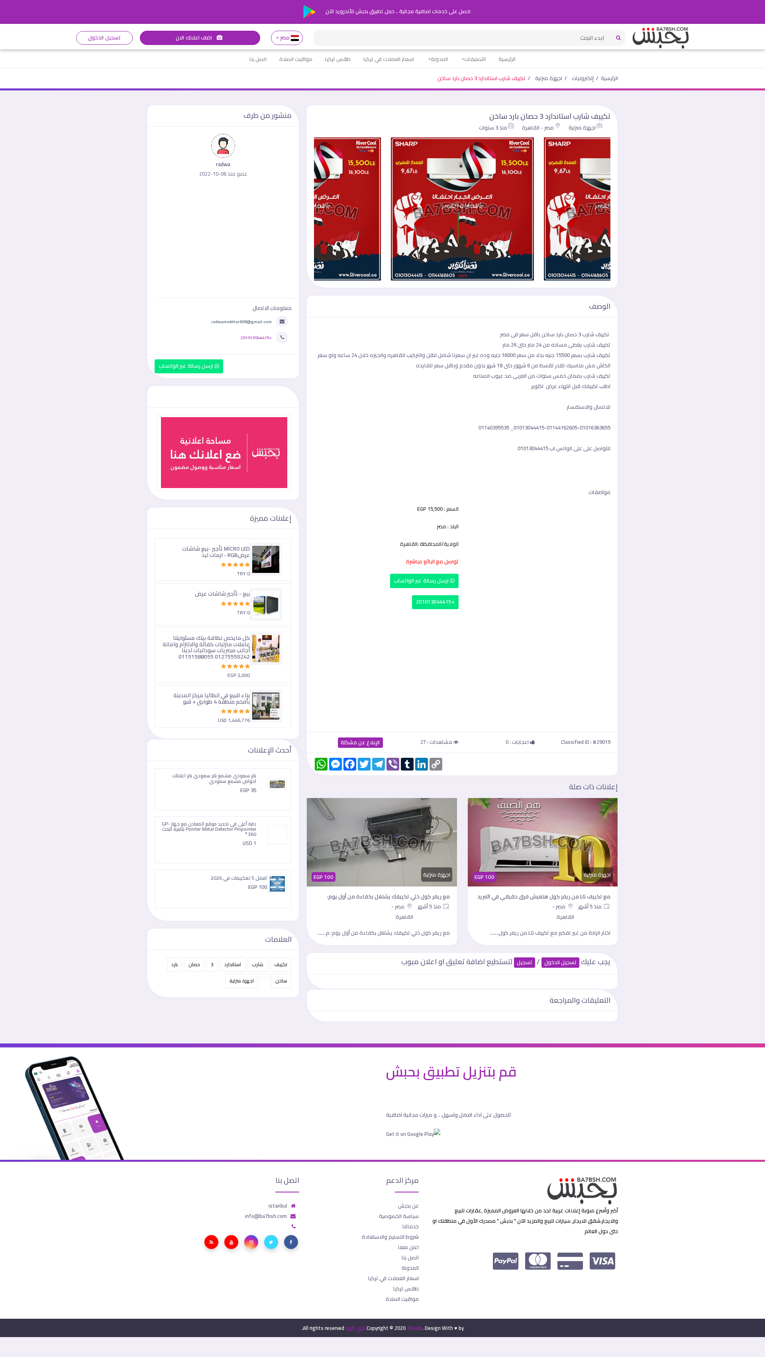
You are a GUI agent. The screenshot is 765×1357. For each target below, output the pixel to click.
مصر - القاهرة (538, 127)
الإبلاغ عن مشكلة (360, 742)
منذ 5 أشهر (590, 906)
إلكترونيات (583, 78)
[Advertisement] (462, 668)
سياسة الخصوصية (399, 1216)
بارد (174, 964)
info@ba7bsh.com (266, 1216)
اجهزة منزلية (548, 78)
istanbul (278, 1205)
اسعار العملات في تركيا (388, 59)
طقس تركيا (338, 59)
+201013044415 (435, 602)
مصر (285, 38)
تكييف (280, 964)
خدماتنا (410, 1226)
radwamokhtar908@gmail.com (241, 322)
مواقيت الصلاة (295, 59)
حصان (194, 964)
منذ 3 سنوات (493, 127)
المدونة (439, 59)
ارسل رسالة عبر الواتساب (422, 581)
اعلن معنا (408, 1247)
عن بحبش (408, 1205)
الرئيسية (507, 59)
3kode (414, 1328)
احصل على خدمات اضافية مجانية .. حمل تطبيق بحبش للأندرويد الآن (397, 11)
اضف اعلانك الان (194, 38)
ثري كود (355, 1328)
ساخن (281, 980)
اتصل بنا (258, 59)
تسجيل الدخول (104, 38)
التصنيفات (475, 59)
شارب (257, 964)
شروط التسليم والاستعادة (390, 1236)
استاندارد (232, 964)
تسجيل (524, 962)
